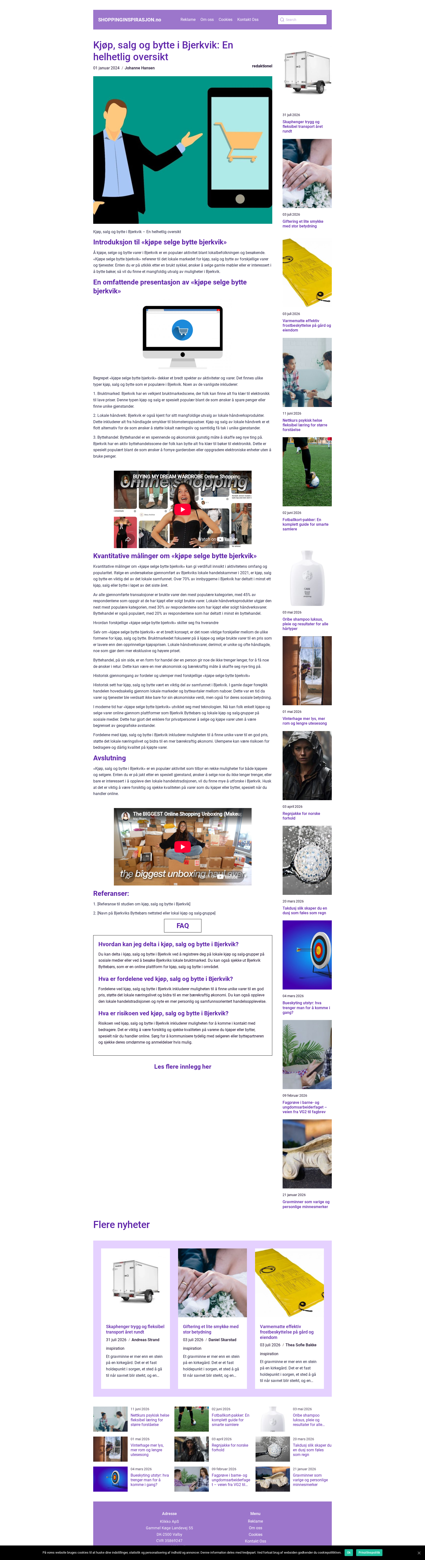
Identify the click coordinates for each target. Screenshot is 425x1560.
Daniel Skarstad (222, 1339)
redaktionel (262, 66)
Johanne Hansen (140, 68)
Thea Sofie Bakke (301, 1345)
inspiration (115, 1348)
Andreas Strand (145, 1339)
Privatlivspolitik (369, 1552)
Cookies (225, 19)
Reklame (188, 19)
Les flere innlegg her (182, 1066)
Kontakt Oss (247, 19)
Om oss (207, 19)
